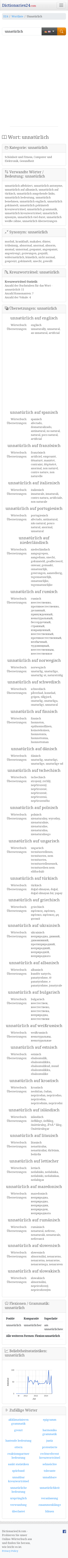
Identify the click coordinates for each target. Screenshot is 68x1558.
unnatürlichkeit (50, 1488)
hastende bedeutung (18, 1440)
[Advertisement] (34, 82)
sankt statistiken (18, 1464)
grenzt (18, 1430)
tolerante (49, 1471)
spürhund (18, 1471)
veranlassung (49, 1498)
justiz (49, 1440)
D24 (5, 16)
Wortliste (17, 16)
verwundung (18, 1505)
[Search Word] (61, 31)
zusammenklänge (49, 1505)
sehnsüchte (50, 1464)
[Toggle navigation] (61, 5)
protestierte (49, 1447)
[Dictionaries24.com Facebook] (64, 1531)
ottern (18, 1447)
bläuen (49, 1511)
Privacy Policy (10, 1550)
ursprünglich (18, 1498)
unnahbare (50, 1477)
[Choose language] (49, 31)
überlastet (18, 1511)
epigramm (49, 1419)
